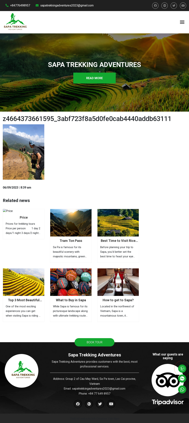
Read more (94, 78)
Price (24, 217)
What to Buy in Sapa (71, 300)
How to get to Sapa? (118, 300)
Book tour (94, 342)
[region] (94, 71)
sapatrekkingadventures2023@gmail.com (66, 5)
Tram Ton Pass (71, 241)
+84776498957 (19, 5)
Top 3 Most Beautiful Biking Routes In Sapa (23, 300)
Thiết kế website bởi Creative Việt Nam (94, 418)
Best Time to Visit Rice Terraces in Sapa (118, 241)
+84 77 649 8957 (99, 393)
